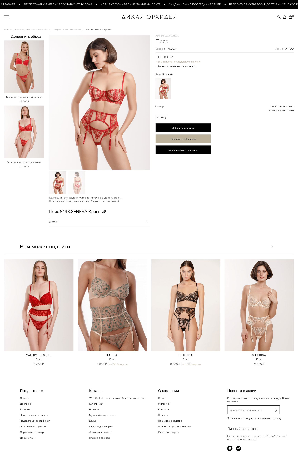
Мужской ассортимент (102, 415)
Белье (92, 420)
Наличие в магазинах (281, 110)
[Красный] (163, 88)
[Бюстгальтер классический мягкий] (24, 132)
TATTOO (289, 48)
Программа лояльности (34, 415)
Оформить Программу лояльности (176, 65)
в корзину (183, 127)
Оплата (24, 398)
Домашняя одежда (100, 432)
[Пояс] (38, 305)
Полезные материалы (33, 426)
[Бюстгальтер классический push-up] (24, 66)
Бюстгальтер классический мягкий (24, 162)
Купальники (96, 403)
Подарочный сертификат (35, 420)
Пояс (39, 359)
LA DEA (112, 355)
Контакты (164, 409)
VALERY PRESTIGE (38, 355)
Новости (163, 415)
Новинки (94, 409)
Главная (8, 29)
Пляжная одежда (99, 437)
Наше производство (170, 420)
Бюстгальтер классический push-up (24, 97)
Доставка (26, 403)
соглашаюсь (237, 418)
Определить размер (282, 106)
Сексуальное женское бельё (66, 29)
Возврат (25, 409)
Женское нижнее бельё (38, 29)
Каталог (19, 29)
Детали (53, 221)
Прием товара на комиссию (174, 426)
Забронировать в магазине (183, 150)
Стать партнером (168, 432)
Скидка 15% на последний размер (184, 4)
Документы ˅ (27, 437)
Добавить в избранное (183, 138)
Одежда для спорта (101, 426)
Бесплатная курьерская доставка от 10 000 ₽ (47, 4)
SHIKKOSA (170, 48)
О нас (161, 398)
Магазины (164, 403)
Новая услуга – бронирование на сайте (120, 4)
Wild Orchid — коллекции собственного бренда (117, 398)
